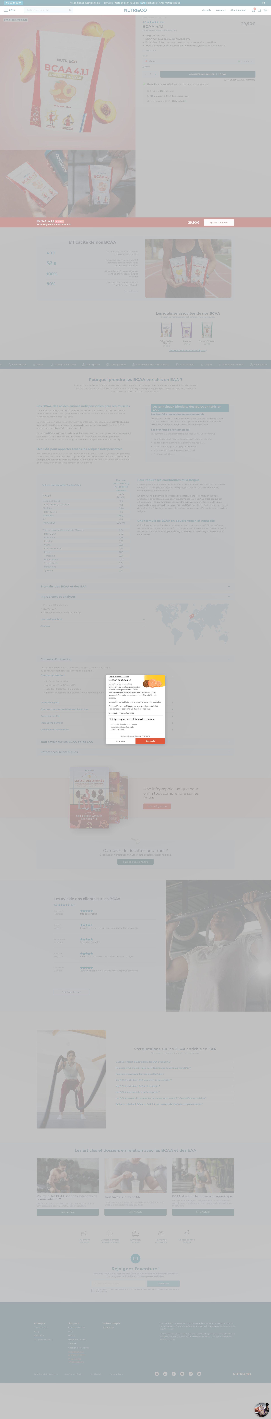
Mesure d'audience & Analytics (122, 727)
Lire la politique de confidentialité (121, 713)
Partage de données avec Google (124, 725)
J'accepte (150, 741)
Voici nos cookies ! (118, 730)
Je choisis (120, 741)
